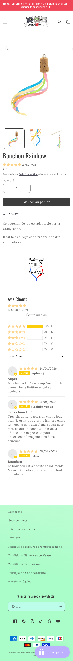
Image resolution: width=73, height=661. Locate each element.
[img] (29, 368)
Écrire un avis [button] (36, 315)
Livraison (14, 538)
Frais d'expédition (28, 174)
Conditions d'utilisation (24, 564)
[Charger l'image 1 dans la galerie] (14, 139)
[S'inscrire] (60, 606)
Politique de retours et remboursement (35, 546)
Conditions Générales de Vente (29, 555)
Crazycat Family (23, 652)
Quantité (8, 180)
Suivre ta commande (22, 529)
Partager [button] (13, 213)
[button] (5, 22)
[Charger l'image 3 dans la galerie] (58, 139)
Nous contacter (18, 520)
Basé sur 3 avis (18, 310)
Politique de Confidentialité (27, 573)
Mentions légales (19, 581)
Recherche (15, 511)
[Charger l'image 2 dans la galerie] (36, 139)
